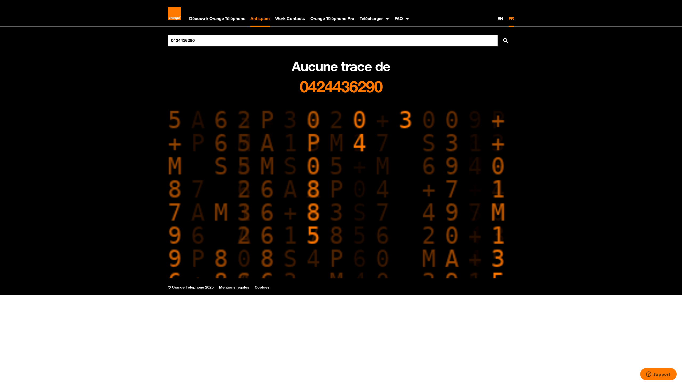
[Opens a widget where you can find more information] (658, 374)
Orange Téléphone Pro (332, 18)
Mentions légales (234, 287)
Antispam (260, 18)
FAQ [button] (399, 18)
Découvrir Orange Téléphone (217, 18)
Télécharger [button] (371, 18)
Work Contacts (290, 18)
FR (511, 18)
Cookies (262, 287)
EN (500, 18)
